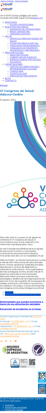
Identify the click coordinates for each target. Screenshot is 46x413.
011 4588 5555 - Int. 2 (23, 326)
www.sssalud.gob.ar (9, 336)
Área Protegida (19, 55)
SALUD (8, 36)
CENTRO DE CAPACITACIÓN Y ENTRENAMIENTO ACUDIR (24, 67)
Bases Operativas (20, 31)
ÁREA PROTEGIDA (14, 52)
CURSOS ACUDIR (18, 73)
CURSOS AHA (16, 71)
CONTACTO (10, 81)
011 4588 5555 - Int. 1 (20, 321)
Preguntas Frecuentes (23, 76)
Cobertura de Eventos (23, 57)
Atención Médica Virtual (24, 43)
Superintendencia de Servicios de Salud (19, 331)
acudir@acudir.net (9, 324)
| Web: (33, 334)
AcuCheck (15, 62)
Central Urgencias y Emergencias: (16, 316)
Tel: (1, 334)
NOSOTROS (11, 22)
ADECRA (9, 292)
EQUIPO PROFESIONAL (22, 24)
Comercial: (5, 321)
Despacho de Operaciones (25, 29)
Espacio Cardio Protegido (25, 59)
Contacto (9, 405)
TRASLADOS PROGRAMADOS (24, 45)
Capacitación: (6, 326)
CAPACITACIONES (14, 64)
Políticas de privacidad (16, 407)
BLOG (8, 78)
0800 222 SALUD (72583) (16, 334)
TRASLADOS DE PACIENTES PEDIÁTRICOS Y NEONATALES (25, 49)
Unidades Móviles (20, 34)
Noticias (3, 85)
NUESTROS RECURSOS (16, 27)
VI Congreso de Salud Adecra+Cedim (23, 295)
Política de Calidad (14, 410)
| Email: (34, 321)
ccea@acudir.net (8, 328)
